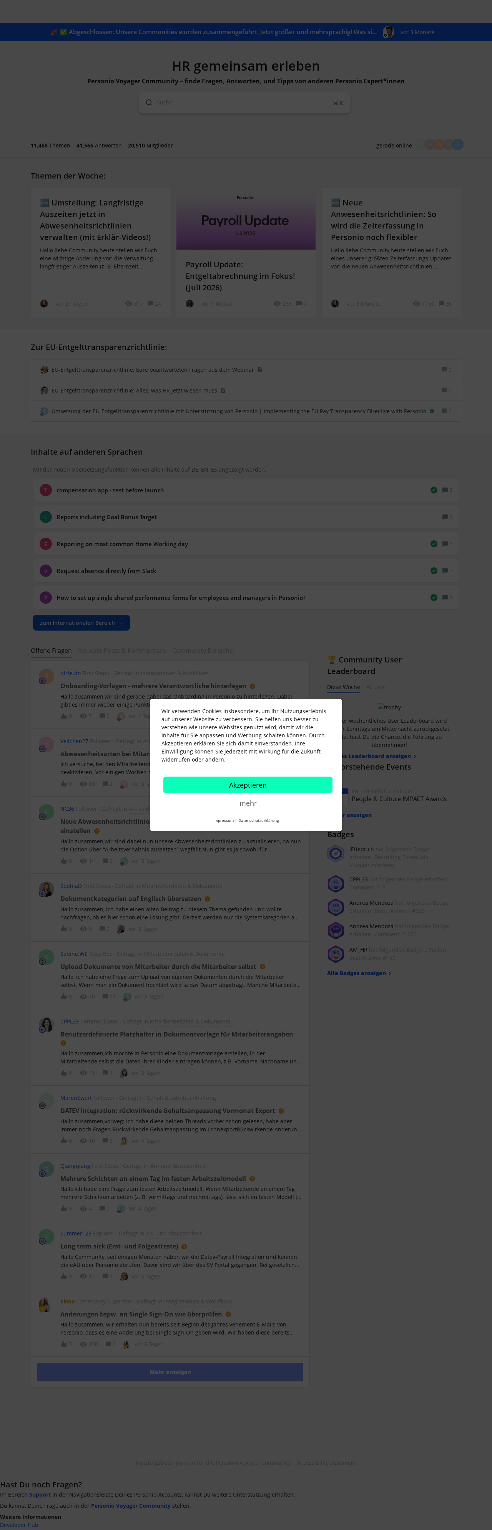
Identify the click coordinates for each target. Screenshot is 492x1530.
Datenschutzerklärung (258, 820)
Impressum (223, 820)
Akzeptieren (248, 785)
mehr (248, 803)
